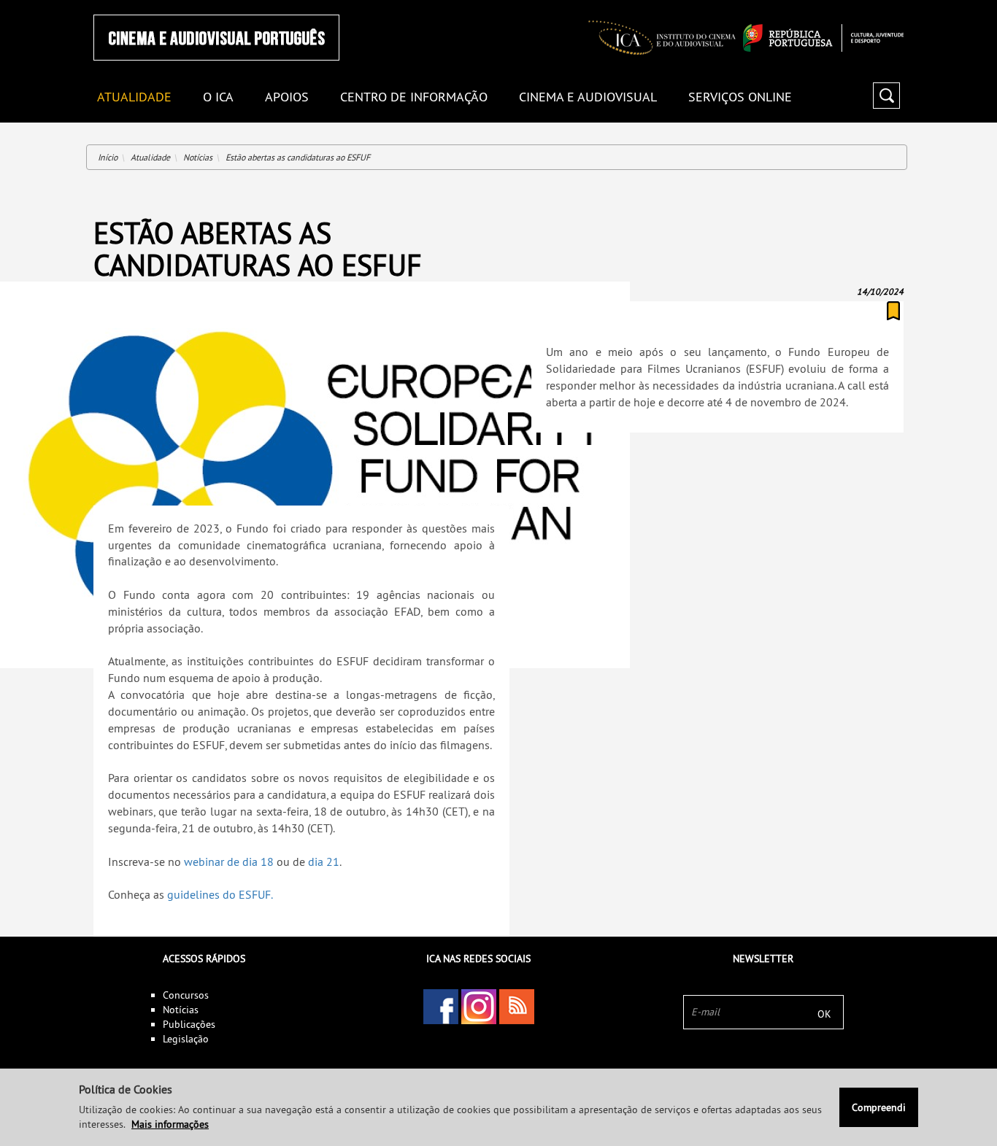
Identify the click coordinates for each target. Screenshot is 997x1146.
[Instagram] (478, 1006)
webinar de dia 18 (229, 861)
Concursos (186, 995)
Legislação (186, 1038)
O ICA (218, 97)
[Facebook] (440, 1006)
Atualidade (150, 157)
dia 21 (323, 861)
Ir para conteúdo (885, 6)
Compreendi (879, 1107)
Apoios (287, 97)
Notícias (197, 157)
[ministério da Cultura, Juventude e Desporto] (823, 38)
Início (108, 157)
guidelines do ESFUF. (220, 894)
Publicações (189, 1024)
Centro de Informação (414, 97)
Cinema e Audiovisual (588, 97)
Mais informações (170, 1124)
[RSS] (516, 1006)
